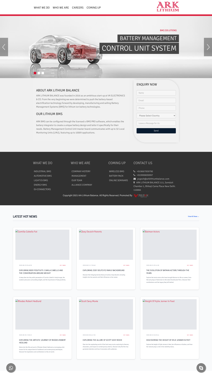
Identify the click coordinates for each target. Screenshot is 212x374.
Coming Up (94, 7)
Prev (4, 47)
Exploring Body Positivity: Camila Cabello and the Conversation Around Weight (41, 271)
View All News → (193, 216)
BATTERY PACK (116, 175)
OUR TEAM (77, 180)
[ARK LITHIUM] (166, 7)
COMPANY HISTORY (81, 171)
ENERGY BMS (40, 184)
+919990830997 (144, 175)
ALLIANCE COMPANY (82, 184)
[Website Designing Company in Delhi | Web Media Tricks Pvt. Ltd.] (141, 195)
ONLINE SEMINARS (118, 180)
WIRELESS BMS (116, 171)
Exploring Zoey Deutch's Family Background (103, 270)
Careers (77, 7)
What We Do (42, 7)
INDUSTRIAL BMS (42, 171)
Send (156, 130)
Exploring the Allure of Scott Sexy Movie (102, 340)
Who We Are (61, 7)
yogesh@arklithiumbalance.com (153, 178)
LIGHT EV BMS (41, 180)
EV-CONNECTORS (42, 189)
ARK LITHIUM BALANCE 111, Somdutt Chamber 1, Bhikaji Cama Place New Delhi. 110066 (154, 186)
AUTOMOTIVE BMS (43, 175)
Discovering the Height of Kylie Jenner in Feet (168, 340)
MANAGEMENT (79, 175)
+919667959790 (144, 171)
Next (208, 47)
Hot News (63, 265)
